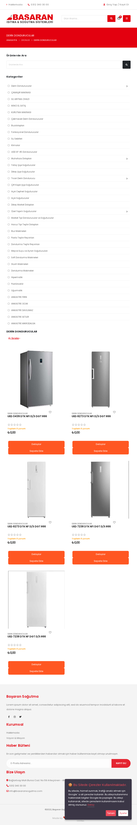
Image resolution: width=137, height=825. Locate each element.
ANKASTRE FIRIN (19, 297)
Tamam (111, 813)
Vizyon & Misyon (15, 738)
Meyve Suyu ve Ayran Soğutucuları (29, 250)
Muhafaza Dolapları (21, 158)
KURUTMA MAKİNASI (21, 112)
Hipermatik (16, 277)
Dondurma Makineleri (22, 270)
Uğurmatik (16, 290)
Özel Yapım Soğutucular (23, 211)
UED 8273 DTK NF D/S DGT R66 (26, 526)
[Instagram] (14, 716)
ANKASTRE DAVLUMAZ (22, 310)
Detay (91, 804)
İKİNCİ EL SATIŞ (18, 105)
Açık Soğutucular (20, 198)
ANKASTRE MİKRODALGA (23, 323)
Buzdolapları (17, 125)
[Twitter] (20, 716)
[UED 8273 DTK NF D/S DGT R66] (36, 490)
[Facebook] (8, 716)
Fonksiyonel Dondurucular (25, 132)
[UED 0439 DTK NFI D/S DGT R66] (36, 379)
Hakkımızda (15, 4)
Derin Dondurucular (45, 40)
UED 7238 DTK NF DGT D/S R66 (26, 636)
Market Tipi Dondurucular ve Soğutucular (32, 218)
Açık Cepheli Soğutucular (24, 191)
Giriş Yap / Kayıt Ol (117, 4)
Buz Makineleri (18, 231)
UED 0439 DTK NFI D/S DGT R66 (27, 416)
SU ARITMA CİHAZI (20, 99)
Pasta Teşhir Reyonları (22, 237)
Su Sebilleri (16, 138)
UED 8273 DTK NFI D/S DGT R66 (91, 416)
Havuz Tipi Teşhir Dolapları (24, 224)
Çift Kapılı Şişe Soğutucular (25, 185)
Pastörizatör (17, 283)
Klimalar (15, 145)
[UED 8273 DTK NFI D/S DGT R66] (101, 379)
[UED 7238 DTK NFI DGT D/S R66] (101, 490)
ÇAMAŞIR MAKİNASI (21, 92)
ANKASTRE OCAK (19, 303)
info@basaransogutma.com (25, 791)
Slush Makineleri (19, 264)
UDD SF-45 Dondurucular (24, 152)
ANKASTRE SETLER (20, 316)
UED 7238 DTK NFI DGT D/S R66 (91, 526)
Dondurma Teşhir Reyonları (25, 244)
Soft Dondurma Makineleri (24, 257)
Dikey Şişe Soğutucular (23, 171)
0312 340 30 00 (39, 4)
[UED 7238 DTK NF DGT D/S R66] (36, 600)
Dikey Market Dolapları (22, 204)
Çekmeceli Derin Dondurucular (27, 119)
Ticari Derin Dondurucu (23, 178)
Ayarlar (123, 813)
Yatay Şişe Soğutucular (23, 165)
